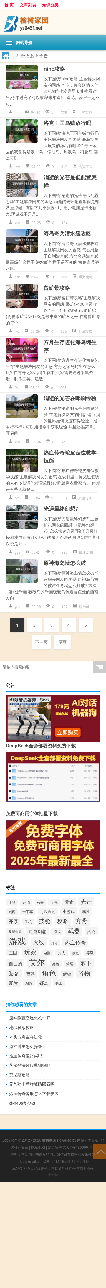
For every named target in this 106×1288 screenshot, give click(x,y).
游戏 (17, 940)
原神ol (84, 606)
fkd (17, 331)
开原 (13, 921)
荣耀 (69, 963)
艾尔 (37, 962)
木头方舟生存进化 (25, 1037)
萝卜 (86, 963)
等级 (90, 953)
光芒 (86, 901)
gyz (17, 552)
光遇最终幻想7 (61, 508)
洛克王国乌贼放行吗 (67, 123)
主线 (12, 902)
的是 (75, 953)
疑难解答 (55, 1147)
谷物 (84, 973)
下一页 (41, 642)
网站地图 (38, 1147)
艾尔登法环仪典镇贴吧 (29, 1065)
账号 (13, 982)
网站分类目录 (87, 1139)
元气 (54, 902)
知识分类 (50, 5)
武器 (74, 930)
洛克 (91, 931)
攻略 (62, 921)
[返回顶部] (99, 1151)
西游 (30, 974)
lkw (17, 166)
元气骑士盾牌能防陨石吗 (31, 1084)
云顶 (26, 902)
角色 (49, 972)
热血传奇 (85, 497)
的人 (61, 953)
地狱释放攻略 (21, 1027)
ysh (17, 606)
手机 (28, 921)
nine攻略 (54, 68)
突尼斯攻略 (19, 1074)
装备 (14, 973)
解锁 (67, 974)
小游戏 (68, 911)
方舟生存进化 (88, 387)
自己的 (15, 963)
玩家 (30, 951)
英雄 (55, 963)
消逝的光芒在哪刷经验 (70, 398)
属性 (86, 911)
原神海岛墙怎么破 (65, 563)
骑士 (58, 982)
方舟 (81, 920)
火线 (38, 942)
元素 (69, 902)
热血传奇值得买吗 (25, 1056)
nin (17, 112)
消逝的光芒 (88, 222)
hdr (17, 276)
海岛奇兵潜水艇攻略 (67, 233)
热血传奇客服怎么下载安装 (34, 1093)
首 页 (9, 5)
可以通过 (47, 911)
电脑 (47, 952)
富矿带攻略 (57, 287)
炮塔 (54, 942)
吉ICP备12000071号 (79, 1147)
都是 (43, 982)
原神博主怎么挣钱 (25, 1046)
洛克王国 (86, 166)
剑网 (12, 911)
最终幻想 (86, 552)
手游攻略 (85, 112)
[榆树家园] (53, 22)
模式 (57, 931)
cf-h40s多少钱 (22, 1103)
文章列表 (28, 5)
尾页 (62, 642)
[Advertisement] (53, 1235)
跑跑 (28, 982)
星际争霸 (15, 931)
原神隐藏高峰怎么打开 (29, 1018)
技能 (44, 921)
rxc (17, 497)
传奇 (40, 902)
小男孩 (53, 1174)
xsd (17, 222)
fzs (17, 387)
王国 (13, 953)
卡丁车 (27, 911)
